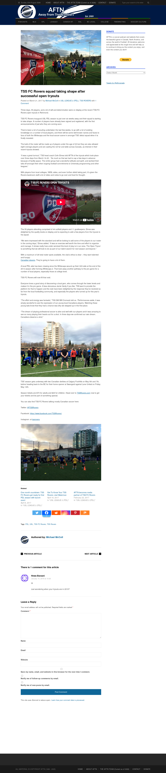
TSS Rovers (51, 524)
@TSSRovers (32, 407)
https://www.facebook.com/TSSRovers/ (46, 413)
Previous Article (33, 553)
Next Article (91, 553)
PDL (27, 524)
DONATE (112, 2)
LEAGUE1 (54, 22)
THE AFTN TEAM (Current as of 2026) (81, 2)
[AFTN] (58, 11)
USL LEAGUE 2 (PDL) (69, 100)
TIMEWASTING (120, 22)
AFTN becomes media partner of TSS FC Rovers (84, 493)
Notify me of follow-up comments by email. (40, 678)
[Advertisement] (125, 127)
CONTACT (102, 2)
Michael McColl (52, 100)
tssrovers (36, 419)
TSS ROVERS (85, 100)
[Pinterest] (75, 513)
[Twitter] (37, 513)
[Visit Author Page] (25, 540)
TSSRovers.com (83, 393)
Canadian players (28, 260)
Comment (25, 611)
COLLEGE (105, 22)
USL (31, 524)
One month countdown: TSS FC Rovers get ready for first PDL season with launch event (32, 496)
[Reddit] (56, 513)
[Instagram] (65, 513)
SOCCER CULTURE (138, 22)
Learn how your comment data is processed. (68, 700)
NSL (80, 22)
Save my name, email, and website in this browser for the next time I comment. (55, 671)
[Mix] (84, 513)
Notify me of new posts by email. (35, 685)
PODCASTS (22, 22)
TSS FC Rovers (40, 524)
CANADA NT (68, 22)
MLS (34, 22)
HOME (48, 2)
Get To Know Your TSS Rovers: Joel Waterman (57, 493)
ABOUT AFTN (58, 2)
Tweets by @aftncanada (115, 83)
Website (24, 659)
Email (23, 650)
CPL (43, 22)
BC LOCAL (91, 22)
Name (23, 640)
